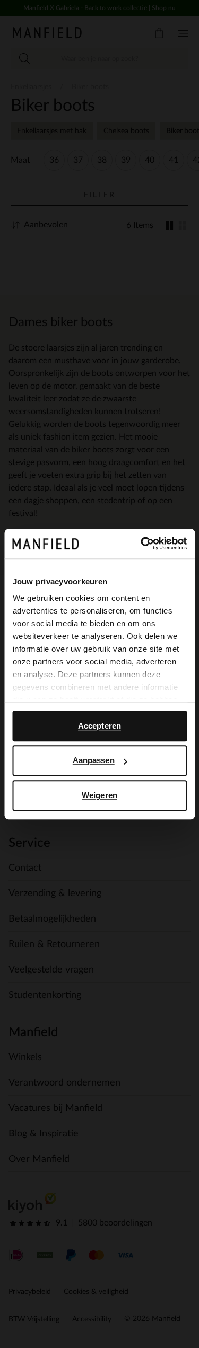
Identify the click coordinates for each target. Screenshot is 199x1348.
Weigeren (99, 795)
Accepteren (99, 725)
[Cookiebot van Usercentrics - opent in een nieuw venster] (142, 543)
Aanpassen (94, 760)
